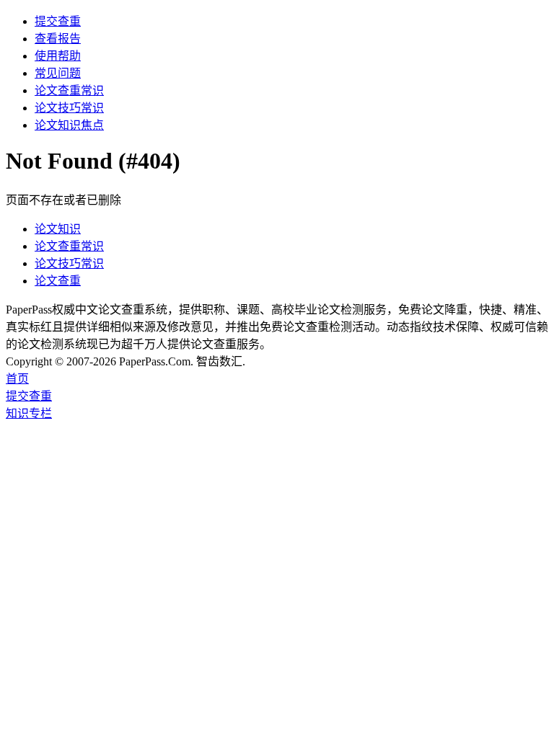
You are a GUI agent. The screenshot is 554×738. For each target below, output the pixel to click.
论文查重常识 (69, 90)
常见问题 (58, 73)
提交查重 (58, 21)
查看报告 (58, 38)
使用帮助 (58, 56)
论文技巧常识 (69, 108)
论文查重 (58, 281)
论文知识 (58, 229)
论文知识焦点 (69, 125)
